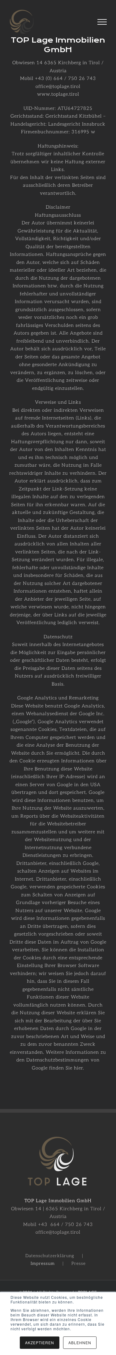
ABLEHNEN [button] (79, 1342)
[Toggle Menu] (102, 22)
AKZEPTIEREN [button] (39, 1342)
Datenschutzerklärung (49, 1255)
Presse (78, 1263)
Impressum (43, 1263)
